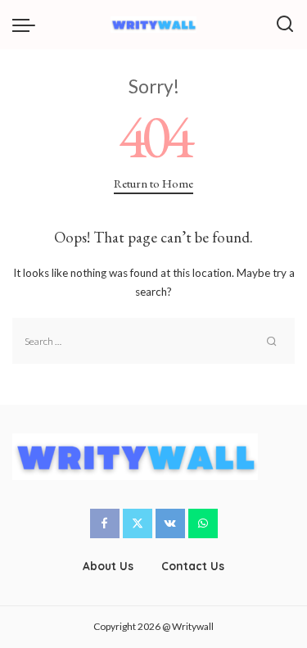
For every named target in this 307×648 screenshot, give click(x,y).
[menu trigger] (27, 24)
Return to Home (153, 183)
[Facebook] (105, 523)
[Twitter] (137, 523)
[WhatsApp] (203, 523)
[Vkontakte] (170, 523)
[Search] (285, 24)
